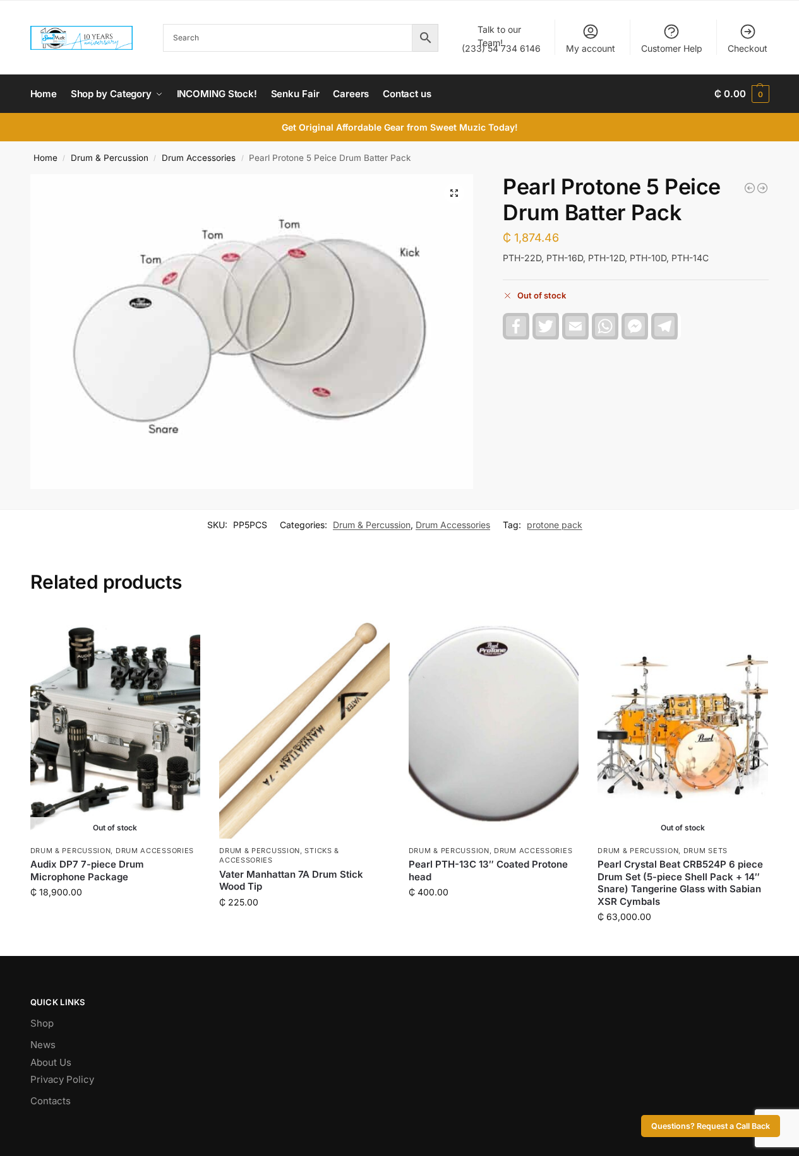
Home (45, 158)
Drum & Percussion (109, 158)
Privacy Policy (62, 1079)
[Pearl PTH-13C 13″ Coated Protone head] (494, 725)
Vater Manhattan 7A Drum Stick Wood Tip (291, 880)
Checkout (747, 48)
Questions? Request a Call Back (710, 1126)
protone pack (554, 524)
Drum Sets (705, 850)
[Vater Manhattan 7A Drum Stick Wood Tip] (304, 725)
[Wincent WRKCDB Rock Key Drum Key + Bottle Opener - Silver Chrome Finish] (762, 188)
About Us (50, 1062)
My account (590, 48)
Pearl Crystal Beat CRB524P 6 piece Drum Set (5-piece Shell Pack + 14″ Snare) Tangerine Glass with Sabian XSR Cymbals (680, 882)
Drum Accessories (199, 158)
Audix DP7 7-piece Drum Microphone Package (87, 870)
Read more (115, 918)
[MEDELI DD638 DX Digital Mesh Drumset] (749, 188)
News (43, 1045)
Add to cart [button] (304, 928)
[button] (741, 94)
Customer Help (671, 48)
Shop (42, 1023)
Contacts (50, 1101)
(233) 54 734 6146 (501, 39)
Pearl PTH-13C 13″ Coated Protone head (488, 870)
